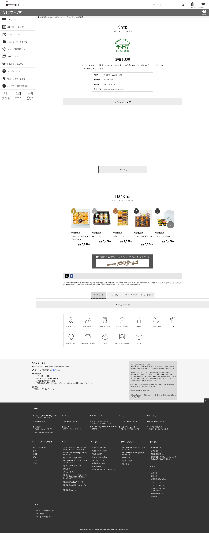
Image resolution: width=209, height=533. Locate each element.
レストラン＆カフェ (15, 64)
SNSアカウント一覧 (157, 485)
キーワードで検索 (147, 295)
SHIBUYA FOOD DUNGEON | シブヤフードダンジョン (75, 462)
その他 (139, 343)
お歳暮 (35, 454)
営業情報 (204, 14)
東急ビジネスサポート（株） (45, 510)
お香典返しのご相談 (98, 463)
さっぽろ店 (152, 416)
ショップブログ (13, 34)
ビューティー (37, 457)
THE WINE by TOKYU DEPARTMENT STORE (104, 428)
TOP (206, 400)
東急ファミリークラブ (99, 451)
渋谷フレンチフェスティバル (72, 466)
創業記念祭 (66, 469)
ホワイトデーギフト (39, 448)
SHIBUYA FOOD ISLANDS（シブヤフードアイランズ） (134, 449)
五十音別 (115, 295)
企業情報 (154, 473)
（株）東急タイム (41, 514)
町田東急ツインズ (41, 421)
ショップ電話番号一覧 (16, 49)
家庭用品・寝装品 (88, 343)
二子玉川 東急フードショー (129, 421)
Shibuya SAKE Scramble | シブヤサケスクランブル (75, 454)
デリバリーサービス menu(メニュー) (103, 470)
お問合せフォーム (157, 451)
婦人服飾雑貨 (88, 326)
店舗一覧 (193, 7)
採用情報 (154, 476)
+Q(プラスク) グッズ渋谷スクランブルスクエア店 (158, 428)
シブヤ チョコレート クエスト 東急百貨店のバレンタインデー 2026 (75, 449)
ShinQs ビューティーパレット (45, 432)
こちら (53, 370)
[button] (170, 224)
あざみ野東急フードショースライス (72, 428)
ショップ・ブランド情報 (67, 17)
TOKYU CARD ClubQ (99, 448)
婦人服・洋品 (71, 326)
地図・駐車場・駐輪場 (16, 78)
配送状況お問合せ (30, 98)
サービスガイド (13, 71)
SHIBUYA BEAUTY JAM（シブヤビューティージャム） (134, 454)
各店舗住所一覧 (156, 448)
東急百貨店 (43, 17)
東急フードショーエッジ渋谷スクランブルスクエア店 (101, 422)
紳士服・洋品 (105, 326)
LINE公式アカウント (99, 460)
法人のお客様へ (97, 466)
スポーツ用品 (156, 326)
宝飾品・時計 (71, 343)
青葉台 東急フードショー (157, 421)
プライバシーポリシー (158, 482)
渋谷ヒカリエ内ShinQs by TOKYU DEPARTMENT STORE (46, 417)
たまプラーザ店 (12, 12)
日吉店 (123, 416)
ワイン (35, 460)
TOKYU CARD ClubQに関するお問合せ (158, 489)
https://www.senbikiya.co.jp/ (113, 89)
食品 (105, 343)
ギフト (35, 463)
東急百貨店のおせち (69, 490)
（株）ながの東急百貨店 (44, 517)
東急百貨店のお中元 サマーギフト (74, 482)
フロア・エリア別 (130, 295)
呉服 (173, 326)
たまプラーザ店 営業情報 (17, 86)
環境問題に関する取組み (159, 479)
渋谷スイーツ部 (127, 461)
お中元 (35, 451)
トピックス (11, 19)
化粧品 (139, 326)
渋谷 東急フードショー (70, 421)
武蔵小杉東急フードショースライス (43, 428)
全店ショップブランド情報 (6, 98)
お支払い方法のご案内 (99, 457)
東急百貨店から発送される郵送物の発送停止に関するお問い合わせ (163, 458)
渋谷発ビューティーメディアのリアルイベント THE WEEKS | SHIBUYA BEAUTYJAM (75, 477)
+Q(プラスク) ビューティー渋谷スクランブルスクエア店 (130, 428)
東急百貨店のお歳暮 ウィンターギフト (74, 486)
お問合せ (18, 97)
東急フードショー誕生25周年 (72, 458)
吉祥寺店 (66, 416)
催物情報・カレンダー (16, 27)
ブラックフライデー (69, 472)
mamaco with (126, 458)
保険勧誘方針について (158, 493)
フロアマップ (12, 56)
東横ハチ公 (125, 464)
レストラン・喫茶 (122, 343)
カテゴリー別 (98, 295)
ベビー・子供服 (122, 326)
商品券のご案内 (97, 454)
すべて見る (122, 169)
